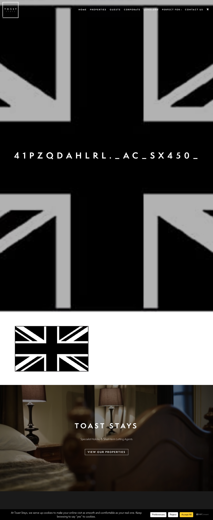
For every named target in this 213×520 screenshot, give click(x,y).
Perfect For (171, 9)
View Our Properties (106, 452)
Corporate (132, 9)
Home (83, 9)
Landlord (151, 9)
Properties (98, 9)
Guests (115, 9)
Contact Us (194, 9)
